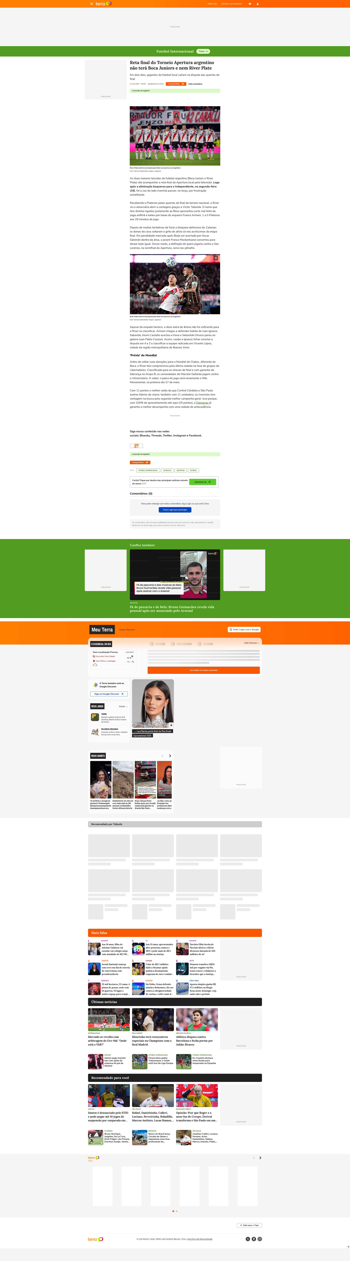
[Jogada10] (136, 446)
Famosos (105, 981)
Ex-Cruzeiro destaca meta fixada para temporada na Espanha (204, 1061)
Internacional (94, 1033)
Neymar (107, 1055)
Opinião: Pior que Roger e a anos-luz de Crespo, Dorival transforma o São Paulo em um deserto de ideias (195, 1116)
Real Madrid (137, 1033)
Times (202, 51)
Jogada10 (167, 470)
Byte (192, 961)
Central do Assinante (231, 4)
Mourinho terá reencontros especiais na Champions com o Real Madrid (151, 1040)
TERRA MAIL (212, 4)
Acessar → (123, 706)
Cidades (149, 961)
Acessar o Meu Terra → (128, 629)
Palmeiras (202, 403)
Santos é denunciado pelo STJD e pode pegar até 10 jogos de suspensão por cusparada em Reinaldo (108, 1116)
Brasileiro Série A (183, 1109)
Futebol (193, 470)
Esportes (181, 470)
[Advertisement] (241, 1061)
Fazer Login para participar (175, 509)
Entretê (104, 941)
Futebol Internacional (148, 470)
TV (147, 941)
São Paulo (136, 1109)
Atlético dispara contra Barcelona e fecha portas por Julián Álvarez (194, 1040)
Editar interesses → (252, 642)
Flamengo (108, 1131)
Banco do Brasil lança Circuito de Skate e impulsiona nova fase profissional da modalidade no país (159, 1138)
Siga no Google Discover (106, 693)
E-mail (250, 4)
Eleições (105, 961)
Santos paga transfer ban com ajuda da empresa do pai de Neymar (115, 1062)
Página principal (104, 4)
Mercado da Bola (183, 1033)
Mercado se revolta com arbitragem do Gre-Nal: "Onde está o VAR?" (107, 1040)
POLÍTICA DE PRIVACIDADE (199, 1239)
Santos (91, 1109)
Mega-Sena (194, 981)
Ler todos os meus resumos (204, 670)
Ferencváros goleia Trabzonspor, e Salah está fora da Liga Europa (160, 1061)
